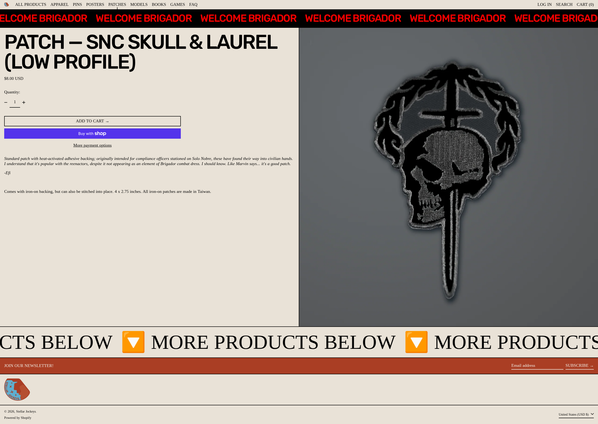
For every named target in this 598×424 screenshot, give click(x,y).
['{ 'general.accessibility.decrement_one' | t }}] (6, 102)
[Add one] (24, 102)
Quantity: (12, 92)
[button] (564, 4)
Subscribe (577, 365)
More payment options (92, 145)
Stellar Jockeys (26, 411)
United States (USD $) (574, 414)
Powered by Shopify (17, 418)
